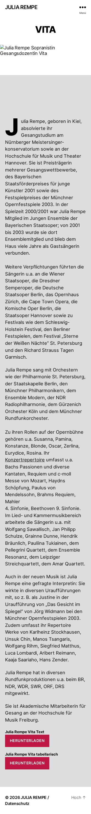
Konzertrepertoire (25, 459)
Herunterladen (27, 740)
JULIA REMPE (21, 7)
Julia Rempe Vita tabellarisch (31, 754)
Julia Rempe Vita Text (24, 732)
